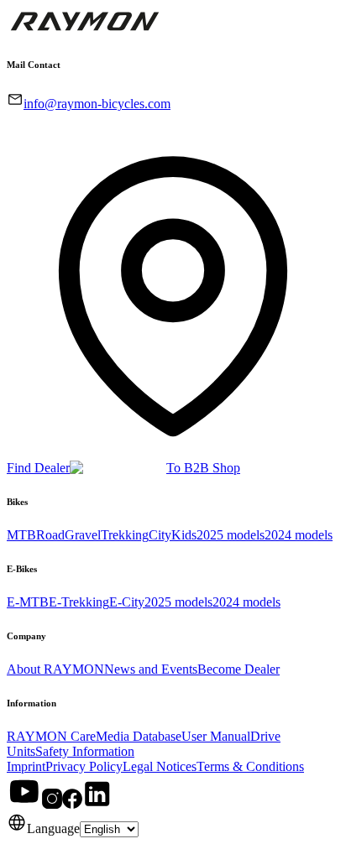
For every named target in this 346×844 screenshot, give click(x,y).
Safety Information (84, 751)
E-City (126, 602)
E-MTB (28, 602)
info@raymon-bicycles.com (97, 103)
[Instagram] (52, 804)
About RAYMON (55, 669)
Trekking (125, 535)
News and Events (150, 669)
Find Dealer (38, 468)
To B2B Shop (203, 468)
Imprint (26, 766)
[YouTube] (24, 804)
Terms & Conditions (250, 766)
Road (50, 535)
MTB (21, 535)
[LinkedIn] (97, 804)
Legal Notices (160, 766)
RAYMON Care (51, 736)
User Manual (215, 736)
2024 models (299, 535)
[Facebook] (72, 804)
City (160, 535)
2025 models (231, 535)
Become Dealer (238, 669)
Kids (184, 535)
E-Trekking (79, 602)
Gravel (83, 535)
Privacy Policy (84, 766)
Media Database (138, 736)
